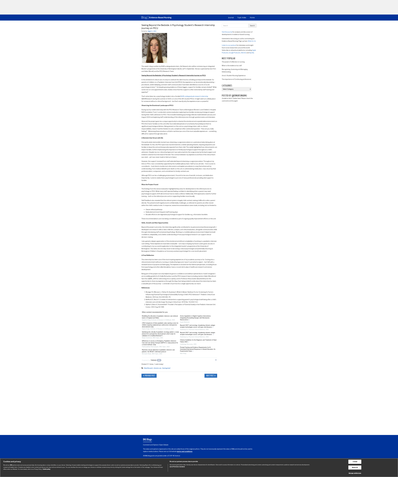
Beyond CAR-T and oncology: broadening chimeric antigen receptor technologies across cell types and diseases (197, 326)
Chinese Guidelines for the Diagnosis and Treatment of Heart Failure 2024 (198, 341)
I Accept (354, 461)
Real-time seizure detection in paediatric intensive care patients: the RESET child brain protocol (158, 350)
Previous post (150, 376)
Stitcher (243, 53)
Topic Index (241, 18)
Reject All (355, 467)
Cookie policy (46, 469)
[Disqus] (179, 405)
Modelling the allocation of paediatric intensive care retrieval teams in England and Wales (160, 317)
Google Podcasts (234, 53)
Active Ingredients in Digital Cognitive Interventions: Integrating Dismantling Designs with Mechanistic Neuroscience (195, 317)
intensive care (157, 368)
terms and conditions (184, 452)
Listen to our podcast (229, 45)
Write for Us (252, 41)
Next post (210, 376)
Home (252, 18)
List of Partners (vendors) (177, 467)
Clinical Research (148, 368)
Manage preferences (355, 473)
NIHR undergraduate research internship (194, 96)
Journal (231, 18)
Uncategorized (166, 368)
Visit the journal (227, 32)
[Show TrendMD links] (216, 360)
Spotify (251, 53)
